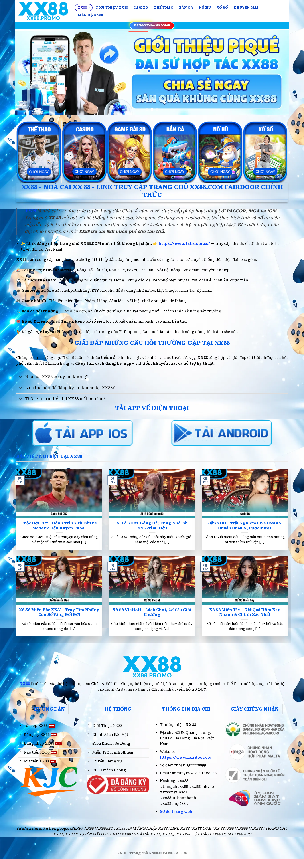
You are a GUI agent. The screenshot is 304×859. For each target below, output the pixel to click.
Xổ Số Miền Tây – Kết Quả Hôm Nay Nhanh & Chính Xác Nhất (244, 612)
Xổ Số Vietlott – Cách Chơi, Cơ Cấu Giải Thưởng (151, 612)
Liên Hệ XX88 (90, 15)
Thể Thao (163, 8)
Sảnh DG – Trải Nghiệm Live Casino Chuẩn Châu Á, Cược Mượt (244, 525)
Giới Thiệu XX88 (111, 8)
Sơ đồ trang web (176, 811)
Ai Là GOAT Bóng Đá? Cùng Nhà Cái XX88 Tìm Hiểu (152, 525)
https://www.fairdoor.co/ (184, 243)
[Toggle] (20, 377)
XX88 (82, 8)
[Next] (278, 72)
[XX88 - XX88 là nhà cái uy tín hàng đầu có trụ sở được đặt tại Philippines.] (43, 11)
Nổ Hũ (205, 8)
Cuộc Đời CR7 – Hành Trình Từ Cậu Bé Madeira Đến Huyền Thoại (59, 525)
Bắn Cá (186, 8)
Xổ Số (222, 8)
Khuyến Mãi (246, 8)
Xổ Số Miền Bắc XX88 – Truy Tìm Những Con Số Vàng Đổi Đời (59, 612)
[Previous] (26, 72)
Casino (141, 8)
